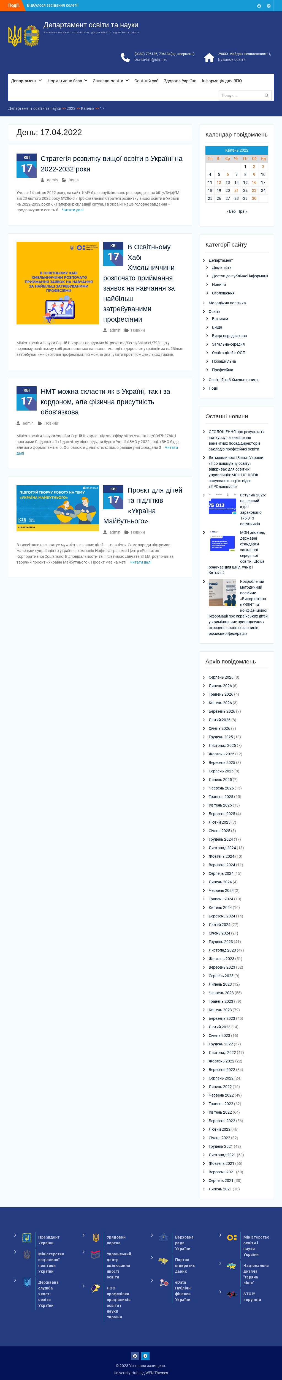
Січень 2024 (219, 933)
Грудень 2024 (221, 839)
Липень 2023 (220, 984)
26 (219, 198)
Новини (138, 330)
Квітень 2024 (220, 907)
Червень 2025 (221, 788)
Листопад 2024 (222, 848)
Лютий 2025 (220, 822)
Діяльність (222, 267)
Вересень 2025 (222, 762)
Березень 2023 (222, 1018)
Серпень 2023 (221, 976)
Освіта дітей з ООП (228, 353)
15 (245, 182)
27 (228, 198)
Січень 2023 (219, 1035)
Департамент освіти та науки (91, 25)
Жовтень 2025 (221, 754)
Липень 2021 (220, 1189)
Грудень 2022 (221, 1044)
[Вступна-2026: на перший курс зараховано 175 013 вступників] (222, 506)
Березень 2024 (222, 916)
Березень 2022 (222, 1121)
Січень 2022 (219, 1138)
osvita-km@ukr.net (151, 59)
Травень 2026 (221, 694)
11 (210, 182)
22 (245, 190)
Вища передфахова (229, 336)
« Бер (231, 211)
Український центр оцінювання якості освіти (119, 1265)
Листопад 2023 (222, 950)
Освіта (215, 311)
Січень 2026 (219, 728)
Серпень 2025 (221, 771)
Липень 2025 (220, 779)
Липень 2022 (220, 1086)
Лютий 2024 (220, 924)
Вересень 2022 (222, 1069)
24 (263, 190)
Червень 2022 (221, 1095)
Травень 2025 (221, 796)
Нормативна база (65, 80)
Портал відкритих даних (185, 1266)
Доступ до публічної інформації (240, 276)
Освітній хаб (146, 80)
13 (228, 182)
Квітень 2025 (220, 805)
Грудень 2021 (221, 1146)
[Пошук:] (246, 95)
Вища (74, 180)
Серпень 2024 (221, 873)
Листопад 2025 (222, 745)
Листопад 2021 (222, 1155)
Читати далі (72, 210)
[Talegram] (269, 5)
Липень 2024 (220, 882)
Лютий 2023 (220, 1027)
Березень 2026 (222, 711)
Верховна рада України (184, 1243)
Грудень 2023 (221, 941)
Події (213, 388)
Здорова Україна (180, 80)
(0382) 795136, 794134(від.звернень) (165, 54)
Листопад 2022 (222, 1052)
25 (210, 198)
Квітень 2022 (220, 1112)
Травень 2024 (221, 899)
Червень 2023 (221, 993)
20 (228, 190)
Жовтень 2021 (221, 1163)
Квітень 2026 (220, 703)
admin (52, 180)
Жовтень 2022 (221, 1061)
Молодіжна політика (227, 303)
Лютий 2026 (220, 720)
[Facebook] (259, 5)
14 (236, 182)
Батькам (220, 318)
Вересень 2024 (222, 865)
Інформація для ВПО (222, 80)
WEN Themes (156, 1373)
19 (219, 190)
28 (236, 198)
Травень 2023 (221, 1001)
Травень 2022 (221, 1104)
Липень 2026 (220, 686)
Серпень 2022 (221, 1078)
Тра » (242, 211)
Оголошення (223, 293)
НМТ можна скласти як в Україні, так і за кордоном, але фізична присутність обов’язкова (105, 401)
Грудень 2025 (221, 737)
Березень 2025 (222, 813)
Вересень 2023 (222, 967)
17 (263, 182)
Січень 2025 (219, 831)
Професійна (222, 370)
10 (263, 174)
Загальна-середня (228, 344)
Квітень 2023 (220, 1010)
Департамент (24, 80)
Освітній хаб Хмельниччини (234, 380)
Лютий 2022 (220, 1129)
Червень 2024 (221, 890)
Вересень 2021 (222, 1172)
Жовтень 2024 (221, 856)
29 (245, 198)
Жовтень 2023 (221, 959)
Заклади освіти (108, 80)
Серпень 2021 (221, 1180)
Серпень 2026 (221, 677)
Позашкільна (224, 361)
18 (210, 190)
